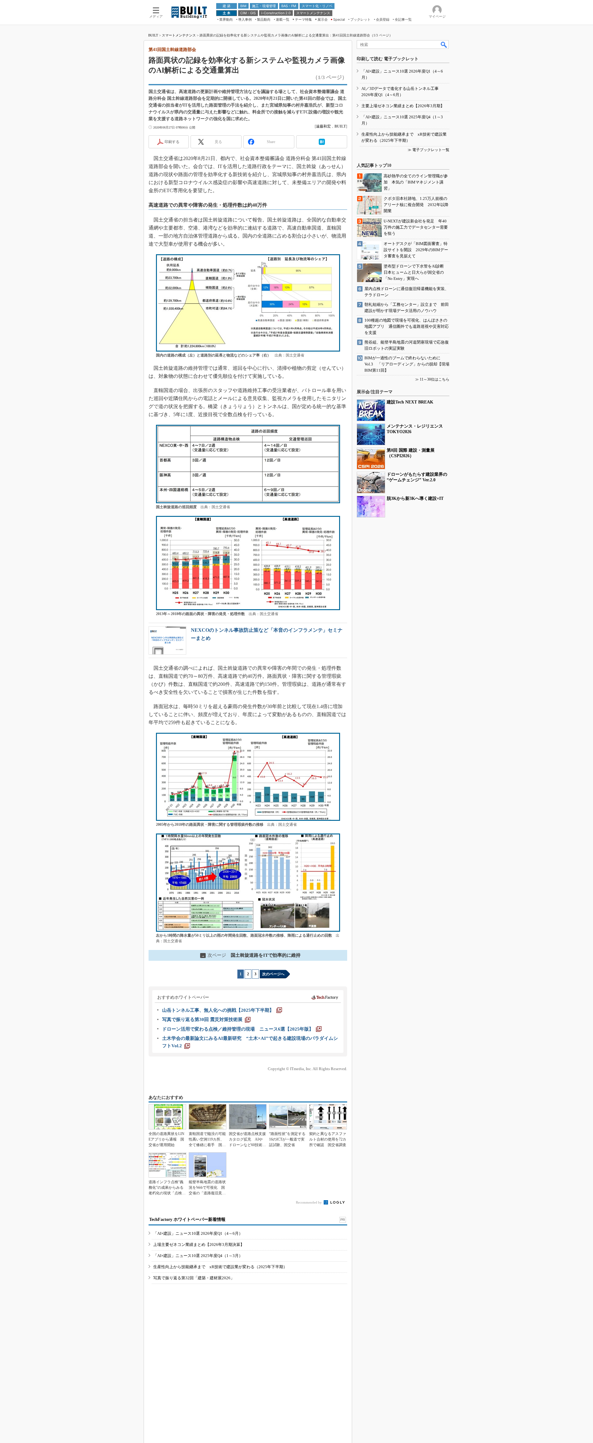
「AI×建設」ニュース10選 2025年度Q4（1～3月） (198, 1255)
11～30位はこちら (434, 379)
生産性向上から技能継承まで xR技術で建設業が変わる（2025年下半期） (220, 1266)
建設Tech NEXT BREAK (410, 402)
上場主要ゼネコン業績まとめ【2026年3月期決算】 (198, 1244)
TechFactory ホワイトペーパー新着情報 (187, 1219)
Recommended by (309, 1202)
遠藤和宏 (323, 126)
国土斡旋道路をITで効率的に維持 (251, 955)
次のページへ (273, 974)
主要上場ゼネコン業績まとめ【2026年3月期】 (402, 105)
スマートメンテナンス (179, 35)
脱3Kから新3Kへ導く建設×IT (415, 498)
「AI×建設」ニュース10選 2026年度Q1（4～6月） (198, 1233)
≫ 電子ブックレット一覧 (428, 150)
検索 (444, 44)
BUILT (153, 35)
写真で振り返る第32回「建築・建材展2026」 (193, 1278)
